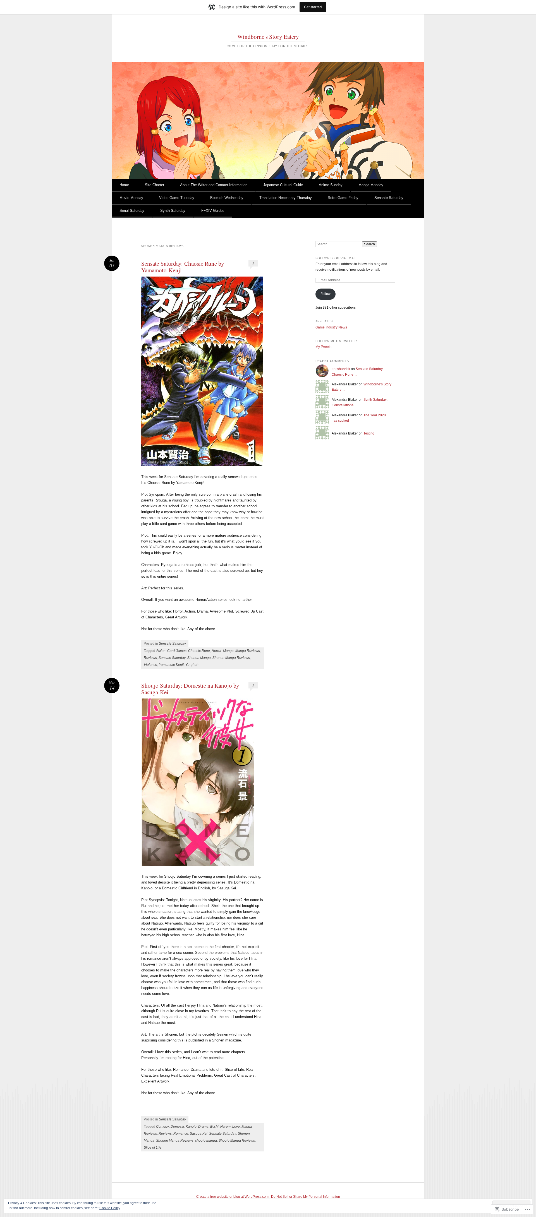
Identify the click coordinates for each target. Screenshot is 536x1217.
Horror (216, 651)
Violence (150, 665)
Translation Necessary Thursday (285, 198)
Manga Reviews (247, 651)
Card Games (176, 651)
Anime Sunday (331, 185)
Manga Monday (370, 185)
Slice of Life (152, 1147)
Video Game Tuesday (176, 198)
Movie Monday (131, 198)
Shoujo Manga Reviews (237, 1140)
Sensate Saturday (388, 198)
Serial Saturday (131, 210)
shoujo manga (206, 1140)
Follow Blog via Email (335, 258)
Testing (368, 433)
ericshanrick (341, 369)
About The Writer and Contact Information (213, 185)
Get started (313, 7)
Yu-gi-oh (191, 665)
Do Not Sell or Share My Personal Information (305, 1197)
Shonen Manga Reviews (231, 658)
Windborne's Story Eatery (268, 36)
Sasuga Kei (198, 1134)
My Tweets (323, 347)
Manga (228, 651)
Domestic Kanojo (184, 1127)
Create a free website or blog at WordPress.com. (232, 1197)
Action (161, 651)
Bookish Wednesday (226, 198)
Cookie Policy (109, 1208)
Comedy (162, 1127)
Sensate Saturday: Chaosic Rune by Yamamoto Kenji (182, 267)
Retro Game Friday (343, 198)
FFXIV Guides (212, 210)
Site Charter (154, 185)
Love (236, 1127)
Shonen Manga (199, 658)
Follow (325, 294)
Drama (203, 1127)
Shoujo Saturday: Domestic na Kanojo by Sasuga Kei (190, 688)
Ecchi (214, 1127)
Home (124, 185)
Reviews (150, 658)
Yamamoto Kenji (171, 665)
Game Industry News (331, 327)
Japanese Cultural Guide (283, 185)
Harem (225, 1127)
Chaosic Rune (199, 651)
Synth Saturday (172, 210)
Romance (180, 1134)
